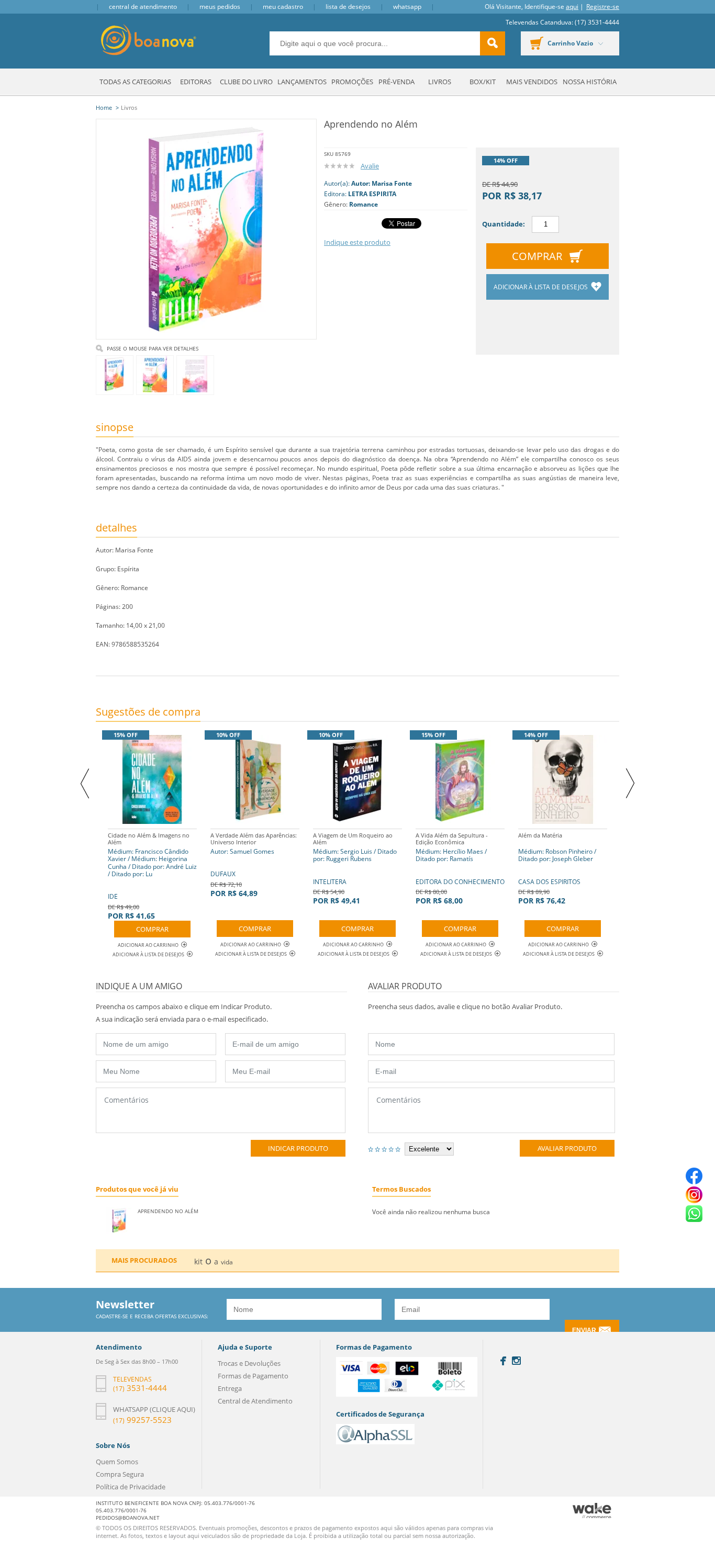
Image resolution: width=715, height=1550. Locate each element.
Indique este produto (357, 242)
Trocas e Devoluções (249, 1363)
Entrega (230, 1388)
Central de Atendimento (143, 6)
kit (198, 1261)
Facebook (503, 1360)
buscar (492, 43)
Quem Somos (117, 1461)
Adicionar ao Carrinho (148, 945)
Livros (439, 81)
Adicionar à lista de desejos (541, 286)
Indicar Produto (298, 1148)
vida (227, 1262)
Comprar (537, 256)
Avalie (370, 166)
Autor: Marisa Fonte (381, 183)
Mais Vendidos (531, 81)
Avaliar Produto (567, 1148)
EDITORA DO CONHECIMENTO (460, 868)
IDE (152, 876)
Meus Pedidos (219, 6)
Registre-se (602, 6)
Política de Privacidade (130, 1486)
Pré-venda (396, 81)
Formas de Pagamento (253, 1376)
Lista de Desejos (348, 6)
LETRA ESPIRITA (372, 193)
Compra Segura (120, 1474)
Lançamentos (302, 81)
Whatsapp (407, 6)
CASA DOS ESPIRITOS (557, 868)
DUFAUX (253, 864)
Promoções (352, 81)
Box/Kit (483, 81)
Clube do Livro (246, 81)
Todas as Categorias (135, 81)
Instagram (516, 1360)
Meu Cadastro (283, 6)
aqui (572, 6)
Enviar (584, 1330)
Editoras (195, 81)
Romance (363, 204)
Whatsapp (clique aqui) (154, 1409)
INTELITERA (355, 868)
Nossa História (590, 81)
